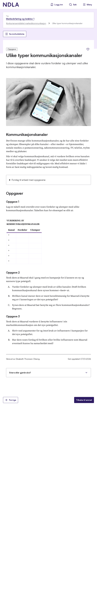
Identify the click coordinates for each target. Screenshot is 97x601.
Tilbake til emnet (84, 400)
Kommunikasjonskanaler (27, 134)
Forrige (12, 400)
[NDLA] (11, 5)
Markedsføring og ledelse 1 (20, 18)
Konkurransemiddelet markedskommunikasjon (26, 23)
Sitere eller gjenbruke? (20, 372)
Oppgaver (14, 193)
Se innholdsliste (16, 34)
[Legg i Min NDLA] (88, 49)
